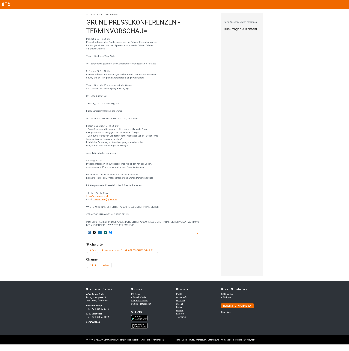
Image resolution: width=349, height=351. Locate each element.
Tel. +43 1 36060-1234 (97, 317)
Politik (179, 294)
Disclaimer (226, 312)
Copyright (250, 340)
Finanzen (180, 300)
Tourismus (181, 317)
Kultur (179, 307)
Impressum (201, 340)
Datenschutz (188, 340)
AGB (223, 340)
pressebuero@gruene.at (105, 199)
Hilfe (178, 340)
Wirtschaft (181, 297)
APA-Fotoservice (139, 300)
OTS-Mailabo (227, 294)
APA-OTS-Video (139, 297)
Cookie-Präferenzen (141, 304)
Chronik (179, 304)
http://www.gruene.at (97, 196)
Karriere (180, 313)
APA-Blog (226, 297)
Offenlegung (213, 340)
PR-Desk (135, 294)
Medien (179, 310)
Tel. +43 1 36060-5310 (97, 309)
